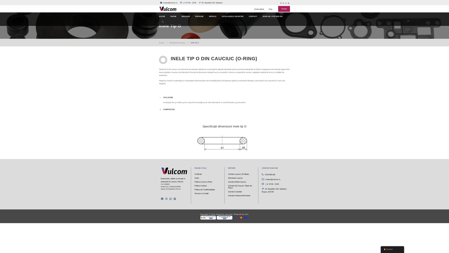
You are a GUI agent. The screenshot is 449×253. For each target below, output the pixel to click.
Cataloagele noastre (233, 16)
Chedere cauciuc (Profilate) (238, 174)
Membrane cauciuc (235, 178)
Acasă (162, 16)
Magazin (186, 16)
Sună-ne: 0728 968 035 (273, 16)
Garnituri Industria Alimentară (239, 196)
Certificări (198, 174)
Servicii (212, 16)
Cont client (259, 9)
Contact (284, 9)
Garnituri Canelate (235, 192)
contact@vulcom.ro (170, 3)
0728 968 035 (270, 175)
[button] (163, 23)
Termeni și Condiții (201, 193)
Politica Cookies (201, 186)
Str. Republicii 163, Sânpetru (212, 3)
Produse (199, 16)
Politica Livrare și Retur (203, 182)
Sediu (197, 178)
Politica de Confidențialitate (205, 190)
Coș (270, 9)
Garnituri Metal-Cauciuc (237, 182)
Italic (246, 214)
